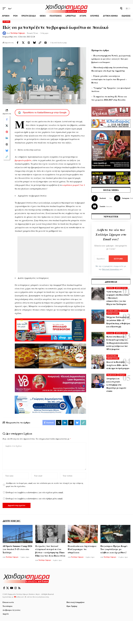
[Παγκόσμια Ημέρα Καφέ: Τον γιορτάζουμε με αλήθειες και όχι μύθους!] (115, 534)
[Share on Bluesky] (34, 42)
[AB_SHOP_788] (50, 329)
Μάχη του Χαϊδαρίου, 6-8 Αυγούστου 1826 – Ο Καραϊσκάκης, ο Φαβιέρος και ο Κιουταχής (118, 322)
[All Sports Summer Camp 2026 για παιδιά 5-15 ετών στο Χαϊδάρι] (18, 534)
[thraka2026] (110, 111)
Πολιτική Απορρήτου (110, 269)
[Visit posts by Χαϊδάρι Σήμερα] (4, 33)
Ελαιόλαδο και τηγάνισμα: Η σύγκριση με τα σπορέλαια (82, 549)
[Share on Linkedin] (7, 138)
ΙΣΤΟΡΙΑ (110, 288)
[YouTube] (11, 588)
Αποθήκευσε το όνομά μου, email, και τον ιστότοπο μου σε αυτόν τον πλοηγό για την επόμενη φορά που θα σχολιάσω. (44, 484)
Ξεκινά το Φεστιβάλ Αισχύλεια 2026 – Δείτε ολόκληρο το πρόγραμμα (117, 365)
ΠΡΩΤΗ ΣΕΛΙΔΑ (121, 288)
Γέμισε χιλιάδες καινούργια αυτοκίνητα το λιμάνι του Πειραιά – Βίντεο (109, 79)
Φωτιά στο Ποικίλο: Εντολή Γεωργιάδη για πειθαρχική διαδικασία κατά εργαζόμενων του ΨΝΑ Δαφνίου (117, 343)
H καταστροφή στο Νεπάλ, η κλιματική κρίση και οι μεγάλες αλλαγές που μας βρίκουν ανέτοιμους (110, 59)
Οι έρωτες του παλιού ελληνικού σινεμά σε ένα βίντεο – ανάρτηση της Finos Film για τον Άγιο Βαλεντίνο (50, 550)
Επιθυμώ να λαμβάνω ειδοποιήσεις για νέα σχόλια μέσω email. (34, 492)
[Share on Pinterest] (7, 132)
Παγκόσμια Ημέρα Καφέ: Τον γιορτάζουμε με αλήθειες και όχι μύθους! (114, 549)
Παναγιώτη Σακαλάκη (41, 597)
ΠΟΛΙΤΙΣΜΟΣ (112, 356)
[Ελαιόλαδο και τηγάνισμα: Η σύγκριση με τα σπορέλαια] (83, 534)
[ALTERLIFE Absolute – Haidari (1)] (110, 177)
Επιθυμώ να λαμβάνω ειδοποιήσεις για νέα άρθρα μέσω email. (34, 498)
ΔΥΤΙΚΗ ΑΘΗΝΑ (113, 311)
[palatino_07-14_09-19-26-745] (50, 355)
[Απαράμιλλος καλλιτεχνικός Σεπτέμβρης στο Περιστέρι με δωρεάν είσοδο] (97, 381)
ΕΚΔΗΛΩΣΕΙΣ (112, 375)
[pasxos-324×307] (110, 149)
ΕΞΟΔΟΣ (122, 375)
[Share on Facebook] (17, 42)
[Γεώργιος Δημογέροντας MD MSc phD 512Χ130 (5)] (50, 404)
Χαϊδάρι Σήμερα (18, 33)
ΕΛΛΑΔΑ (110, 333)
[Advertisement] (50, 254)
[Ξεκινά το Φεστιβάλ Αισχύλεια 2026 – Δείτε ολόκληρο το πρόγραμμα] (97, 362)
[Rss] (19, 588)
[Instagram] (15, 588)
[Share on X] (23, 42)
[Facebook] (101, 198)
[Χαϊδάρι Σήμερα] (67, 8)
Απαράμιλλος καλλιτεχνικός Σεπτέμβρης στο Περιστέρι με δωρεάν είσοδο (116, 384)
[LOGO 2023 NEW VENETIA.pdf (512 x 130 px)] (50, 382)
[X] (7, 588)
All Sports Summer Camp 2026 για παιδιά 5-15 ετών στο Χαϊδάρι (17, 549)
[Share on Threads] (28, 42)
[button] (5, 8)
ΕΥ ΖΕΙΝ (6, 22)
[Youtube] (101, 206)
